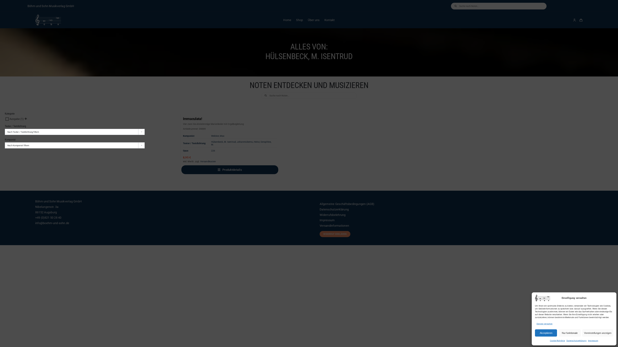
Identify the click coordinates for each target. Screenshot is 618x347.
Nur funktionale (570, 333)
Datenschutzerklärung (576, 341)
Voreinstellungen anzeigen (597, 333)
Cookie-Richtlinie (557, 341)
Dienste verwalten (544, 324)
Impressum (593, 341)
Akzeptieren (546, 333)
